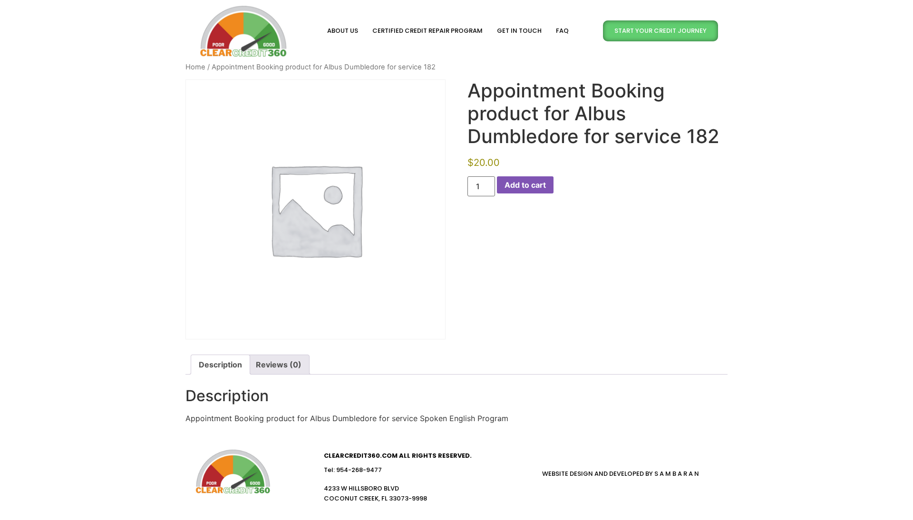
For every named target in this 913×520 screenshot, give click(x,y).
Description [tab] (220, 364)
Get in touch (519, 30)
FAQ (562, 30)
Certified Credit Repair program (427, 30)
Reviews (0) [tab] (278, 364)
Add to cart (525, 185)
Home (195, 67)
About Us (342, 30)
